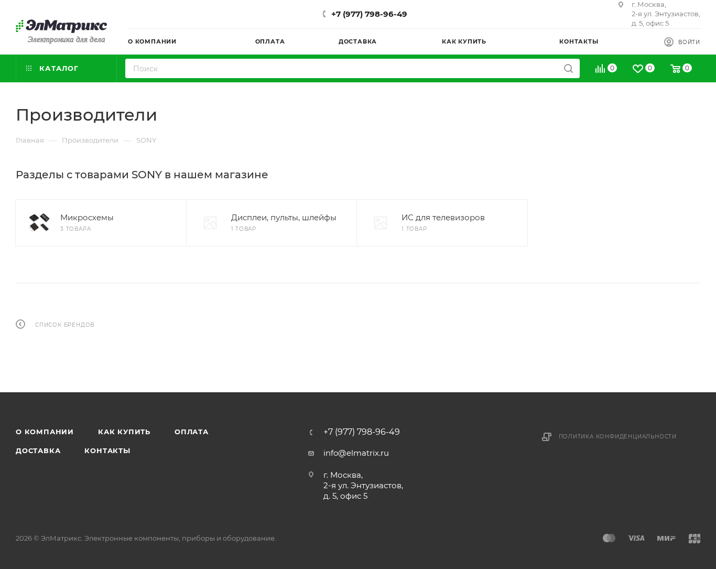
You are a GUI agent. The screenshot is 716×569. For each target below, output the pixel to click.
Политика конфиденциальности (618, 436)
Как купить (124, 431)
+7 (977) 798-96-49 (369, 14)
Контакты (107, 450)
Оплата (192, 431)
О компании (45, 431)
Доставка (38, 450)
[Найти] (568, 68)
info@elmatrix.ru (356, 453)
